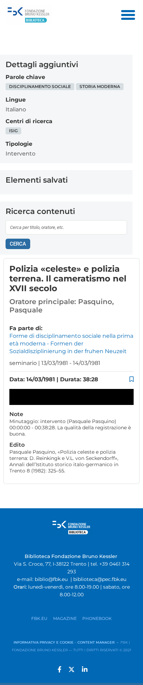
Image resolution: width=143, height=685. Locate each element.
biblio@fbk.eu (51, 579)
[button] (128, 14)
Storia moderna (99, 86)
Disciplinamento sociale (40, 86)
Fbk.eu (39, 618)
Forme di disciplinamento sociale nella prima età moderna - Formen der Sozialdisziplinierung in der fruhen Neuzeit (71, 344)
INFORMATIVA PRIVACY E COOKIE (44, 642)
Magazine (65, 618)
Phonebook (97, 618)
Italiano (16, 109)
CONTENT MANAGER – (98, 642)
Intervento (20, 153)
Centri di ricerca (29, 121)
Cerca (18, 244)
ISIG (13, 130)
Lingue (16, 99)
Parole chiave (25, 77)
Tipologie (19, 144)
